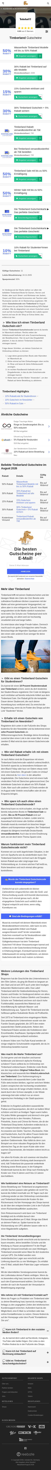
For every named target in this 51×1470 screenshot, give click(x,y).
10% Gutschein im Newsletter (19, 400)
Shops (4, 1407)
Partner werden (7, 1388)
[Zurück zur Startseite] (25, 3)
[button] (47, 31)
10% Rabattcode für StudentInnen (21, 396)
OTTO (30, 1392)
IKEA (29, 1388)
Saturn (30, 1396)
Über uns (5, 1384)
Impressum (32, 1407)
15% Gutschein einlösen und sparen (25, 501)
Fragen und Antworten (10, 1392)
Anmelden (25, 572)
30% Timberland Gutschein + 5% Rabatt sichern (27, 509)
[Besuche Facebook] (25, 1448)
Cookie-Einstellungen (35, 1415)
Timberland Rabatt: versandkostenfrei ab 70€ (26, 518)
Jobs (3, 1396)
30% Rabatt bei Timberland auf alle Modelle (25, 493)
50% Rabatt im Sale (14, 403)
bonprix (30, 1384)
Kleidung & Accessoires (15, 9)
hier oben (21, 775)
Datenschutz (29, 579)
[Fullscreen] (25, 656)
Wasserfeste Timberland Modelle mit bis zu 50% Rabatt (27, 484)
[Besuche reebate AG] (25, 1454)
